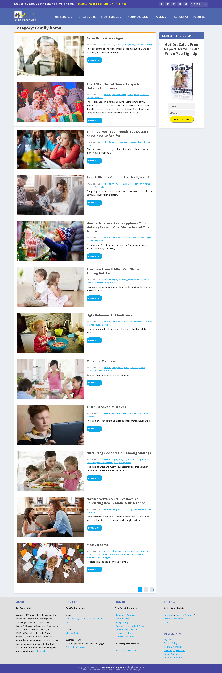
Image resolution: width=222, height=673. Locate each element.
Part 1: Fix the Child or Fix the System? (118, 177)
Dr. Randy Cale (95, 44)
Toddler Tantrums (125, 636)
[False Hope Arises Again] (50, 56)
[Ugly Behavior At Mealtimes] (50, 333)
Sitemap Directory (173, 657)
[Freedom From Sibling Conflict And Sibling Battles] (50, 287)
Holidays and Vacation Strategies (138, 237)
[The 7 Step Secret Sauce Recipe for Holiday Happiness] (50, 102)
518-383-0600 (72, 632)
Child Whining (122, 618)
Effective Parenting (119, 94)
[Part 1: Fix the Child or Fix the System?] (50, 195)
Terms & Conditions (174, 646)
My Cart (168, 639)
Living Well (139, 44)
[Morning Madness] (50, 379)
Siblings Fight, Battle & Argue (130, 625)
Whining (148, 44)
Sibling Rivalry (109, 283)
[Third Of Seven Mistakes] (50, 425)
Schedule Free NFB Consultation (94, 3)
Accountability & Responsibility (117, 551)
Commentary (117, 142)
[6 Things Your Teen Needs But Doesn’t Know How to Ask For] (50, 149)
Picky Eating (122, 622)
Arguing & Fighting (119, 279)
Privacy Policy (170, 643)
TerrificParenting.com (113, 667)
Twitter (179, 615)
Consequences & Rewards (112, 554)
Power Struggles (103, 557)
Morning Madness (101, 361)
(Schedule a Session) (76, 647)
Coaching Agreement (174, 650)
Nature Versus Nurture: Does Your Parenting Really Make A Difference (116, 501)
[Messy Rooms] (50, 563)
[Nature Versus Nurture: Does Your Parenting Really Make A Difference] (50, 517)
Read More (94, 60)
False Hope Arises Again (106, 38)
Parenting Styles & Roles (97, 187)
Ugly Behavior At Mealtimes (109, 315)
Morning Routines (131, 367)
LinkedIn (168, 618)
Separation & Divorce (126, 629)
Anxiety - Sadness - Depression (125, 184)
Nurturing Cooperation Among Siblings (119, 453)
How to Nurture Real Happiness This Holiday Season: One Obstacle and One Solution (118, 227)
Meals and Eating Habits (134, 321)
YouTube (178, 618)
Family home (128, 44)
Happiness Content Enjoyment (105, 462)
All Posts (118, 44)
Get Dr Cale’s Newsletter (127, 650)
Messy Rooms (97, 545)
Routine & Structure (95, 240)
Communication (130, 142)
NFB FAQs (121, 3)
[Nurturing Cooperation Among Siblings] (50, 471)
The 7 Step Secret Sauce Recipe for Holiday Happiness (114, 86)
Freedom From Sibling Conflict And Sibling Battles (115, 271)
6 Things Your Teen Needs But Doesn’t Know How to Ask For (117, 133)
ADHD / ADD (109, 44)
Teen (89, 145)
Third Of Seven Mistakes (106, 407)
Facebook (169, 615)
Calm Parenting (134, 459)
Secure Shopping (172, 654)
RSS (166, 622)
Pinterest (189, 615)
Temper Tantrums (125, 633)
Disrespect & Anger (125, 615)
